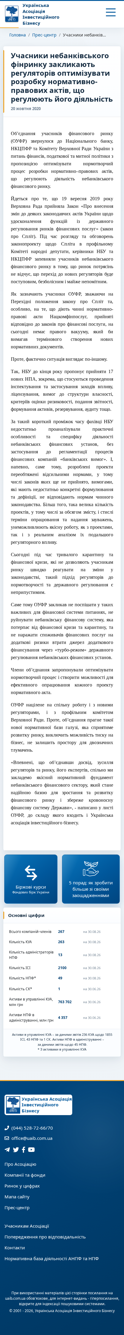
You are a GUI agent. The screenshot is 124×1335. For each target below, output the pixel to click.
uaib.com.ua (15, 1298)
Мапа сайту (17, 1197)
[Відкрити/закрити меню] (111, 12)
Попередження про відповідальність (45, 1237)
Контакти (15, 1248)
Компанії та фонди (25, 1175)
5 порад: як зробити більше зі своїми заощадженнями (91, 889)
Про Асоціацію (20, 1164)
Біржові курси (30, 889)
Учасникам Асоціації (27, 1226)
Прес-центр (44, 35)
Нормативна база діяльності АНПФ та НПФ (52, 1258)
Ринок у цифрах (22, 1186)
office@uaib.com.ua (31, 1138)
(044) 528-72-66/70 (31, 1128)
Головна (17, 35)
